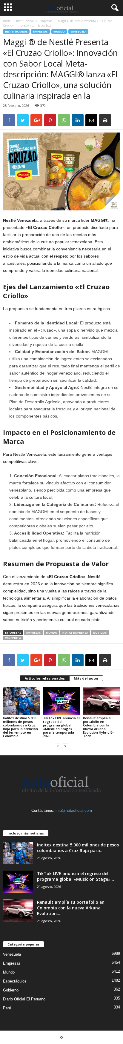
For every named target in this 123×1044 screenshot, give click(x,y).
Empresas (45, 21)
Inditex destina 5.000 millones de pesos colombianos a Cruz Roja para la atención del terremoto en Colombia (20, 727)
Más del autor (86, 678)
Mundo (59, 31)
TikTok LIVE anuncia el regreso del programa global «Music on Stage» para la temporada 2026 (61, 727)
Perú (7, 1008)
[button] (113, 8)
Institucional (25, 21)
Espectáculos (15, 981)
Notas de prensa (75, 633)
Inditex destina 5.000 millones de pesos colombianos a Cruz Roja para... (78, 847)
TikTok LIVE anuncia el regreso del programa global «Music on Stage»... (75, 876)
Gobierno (11, 990)
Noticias (100, 633)
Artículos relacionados (45, 678)
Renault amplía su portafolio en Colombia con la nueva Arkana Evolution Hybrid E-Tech (98, 727)
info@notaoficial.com (74, 810)
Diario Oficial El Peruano (24, 999)
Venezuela (78, 31)
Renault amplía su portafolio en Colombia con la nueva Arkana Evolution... (70, 907)
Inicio (6, 21)
